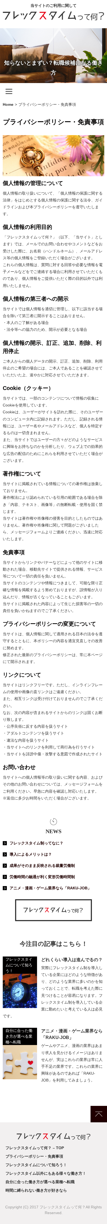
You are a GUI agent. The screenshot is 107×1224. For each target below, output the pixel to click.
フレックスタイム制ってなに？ (36, 843)
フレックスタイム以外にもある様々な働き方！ (45, 1173)
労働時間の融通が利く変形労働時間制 (42, 877)
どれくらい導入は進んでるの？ (72, 959)
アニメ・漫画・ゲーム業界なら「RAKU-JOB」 (50, 888)
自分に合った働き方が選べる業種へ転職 (18, 1036)
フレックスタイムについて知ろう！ (18, 965)
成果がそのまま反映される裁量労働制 (42, 865)
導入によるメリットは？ (31, 854)
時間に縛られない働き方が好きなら (36, 1190)
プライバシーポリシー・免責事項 (34, 1156)
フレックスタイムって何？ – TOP (34, 1148)
